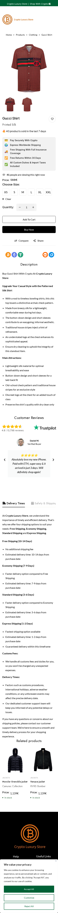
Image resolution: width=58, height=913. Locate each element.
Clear (8, 198)
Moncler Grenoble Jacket (14, 781)
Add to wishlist (52, 119)
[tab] (13, 503)
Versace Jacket (37, 781)
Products (20, 34)
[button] (4, 459)
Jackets (6, 777)
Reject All (29, 906)
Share (40, 240)
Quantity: (8, 207)
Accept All (29, 889)
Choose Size (11, 184)
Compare (23, 240)
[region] (29, 886)
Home (9, 34)
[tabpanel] (29, 626)
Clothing (33, 34)
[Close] (56, 861)
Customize (29, 897)
